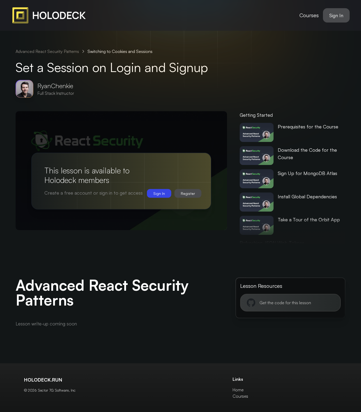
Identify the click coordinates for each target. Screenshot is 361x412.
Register (188, 193)
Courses (309, 15)
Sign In (336, 15)
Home (238, 389)
